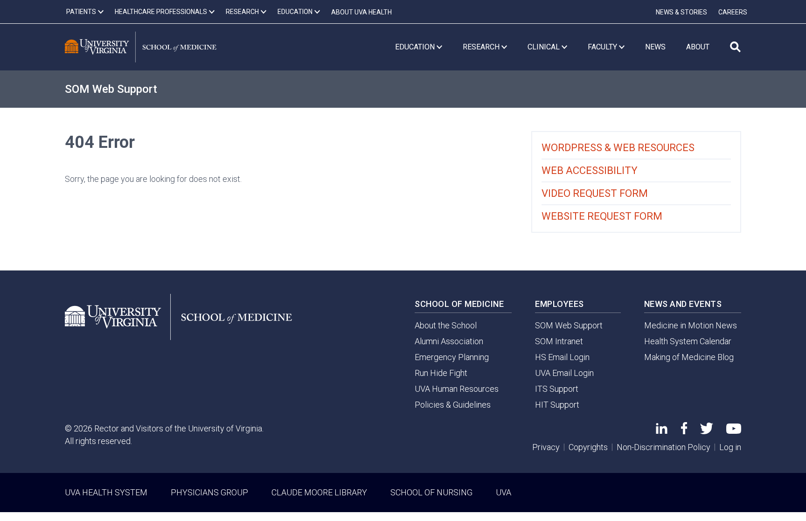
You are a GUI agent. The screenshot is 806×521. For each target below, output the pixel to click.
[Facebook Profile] (684, 431)
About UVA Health (361, 12)
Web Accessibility (590, 170)
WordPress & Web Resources (618, 147)
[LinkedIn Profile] (661, 431)
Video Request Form (595, 193)
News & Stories (681, 12)
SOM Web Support (111, 89)
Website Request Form (602, 216)
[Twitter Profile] (706, 431)
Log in (730, 447)
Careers (732, 12)
